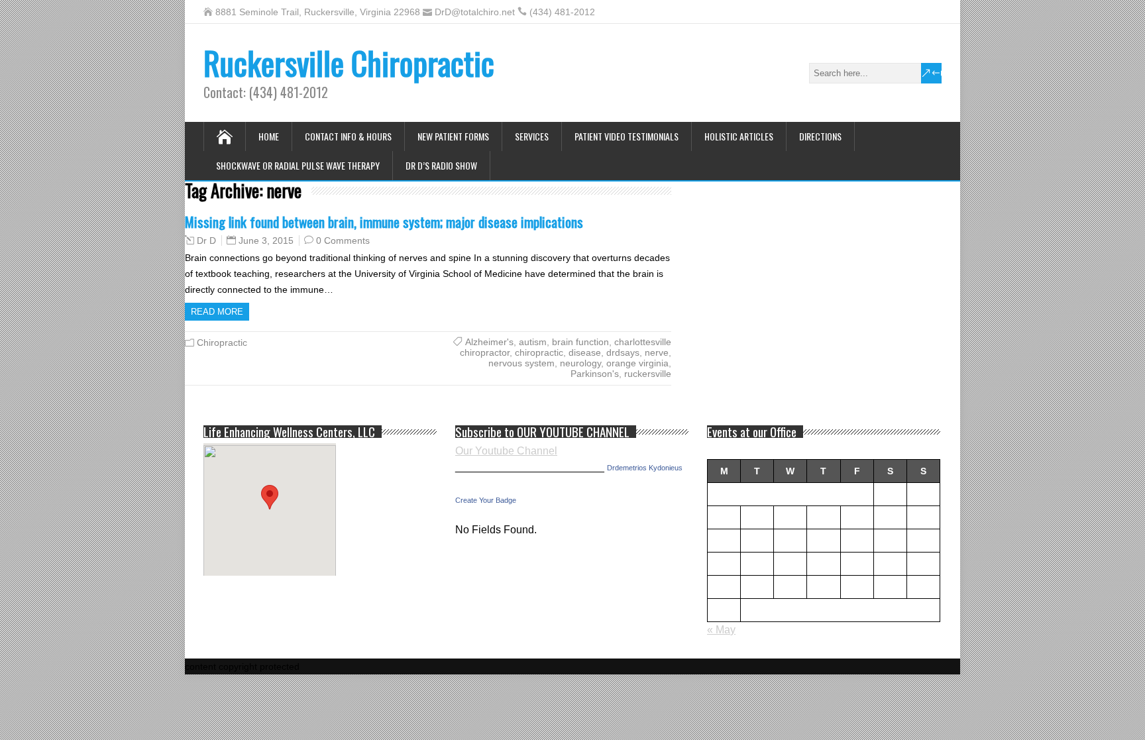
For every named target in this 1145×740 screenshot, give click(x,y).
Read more (217, 312)
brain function (580, 342)
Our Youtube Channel (506, 450)
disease (585, 352)
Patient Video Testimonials (626, 136)
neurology (580, 363)
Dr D (206, 240)
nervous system (521, 363)
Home (268, 136)
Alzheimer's (489, 342)
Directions (820, 136)
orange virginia (637, 363)
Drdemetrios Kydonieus (644, 468)
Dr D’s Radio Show (441, 165)
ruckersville (647, 373)
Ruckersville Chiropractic (348, 62)
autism (533, 342)
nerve (657, 352)
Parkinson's (595, 373)
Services (532, 136)
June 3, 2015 (266, 240)
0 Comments (343, 240)
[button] (269, 497)
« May (721, 629)
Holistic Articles (738, 136)
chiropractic (539, 352)
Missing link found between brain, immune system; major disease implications (384, 221)
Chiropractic (222, 342)
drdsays (622, 352)
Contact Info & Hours (348, 136)
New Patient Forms (453, 136)
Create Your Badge (485, 500)
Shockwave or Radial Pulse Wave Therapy (298, 165)
